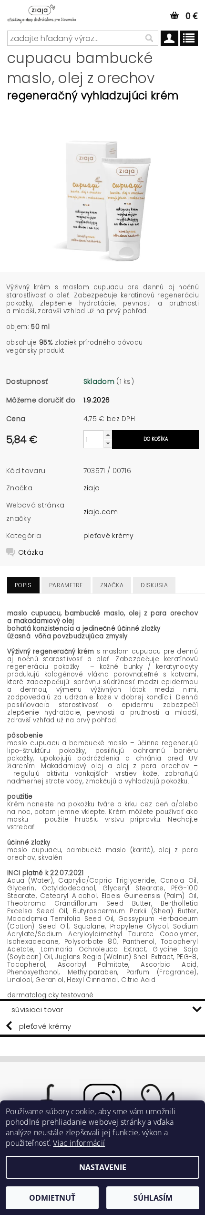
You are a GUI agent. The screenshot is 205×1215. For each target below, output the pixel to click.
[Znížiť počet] (107, 443)
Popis (23, 585)
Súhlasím (153, 1198)
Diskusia (154, 585)
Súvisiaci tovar (37, 1009)
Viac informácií (79, 1143)
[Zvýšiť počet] (107, 434)
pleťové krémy (108, 535)
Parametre (66, 585)
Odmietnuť (52, 1198)
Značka (111, 585)
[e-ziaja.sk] (48, 12)
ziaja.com (100, 512)
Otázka (30, 552)
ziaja (91, 488)
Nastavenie (102, 1167)
